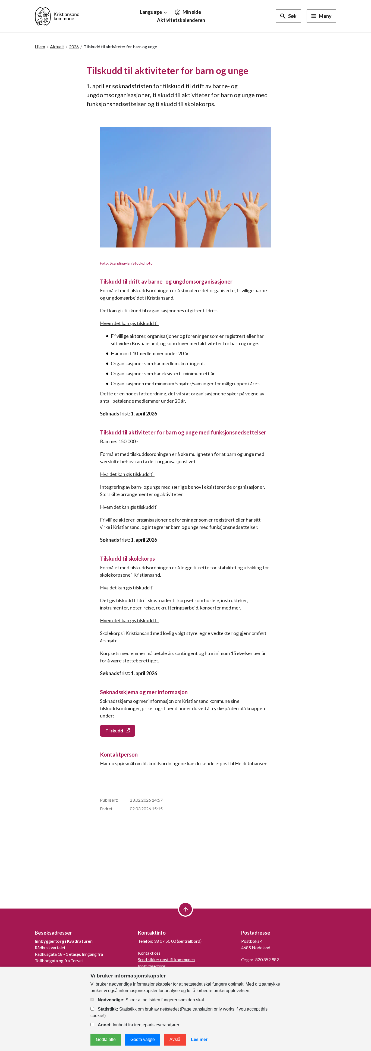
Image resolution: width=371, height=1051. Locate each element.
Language (151, 12)
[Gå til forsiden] (57, 15)
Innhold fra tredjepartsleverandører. (139, 1025)
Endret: (107, 808)
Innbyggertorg (151, 966)
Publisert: (109, 799)
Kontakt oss (149, 952)
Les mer (199, 1039)
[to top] (185, 909)
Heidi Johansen (251, 763)
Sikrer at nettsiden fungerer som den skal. (151, 1000)
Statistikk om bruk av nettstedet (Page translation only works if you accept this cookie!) (179, 1012)
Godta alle (106, 1039)
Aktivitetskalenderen (181, 20)
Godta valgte (142, 1039)
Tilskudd (114, 730)
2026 (74, 46)
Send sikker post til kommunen (166, 959)
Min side (191, 12)
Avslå (174, 1039)
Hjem (40, 46)
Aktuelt (57, 46)
